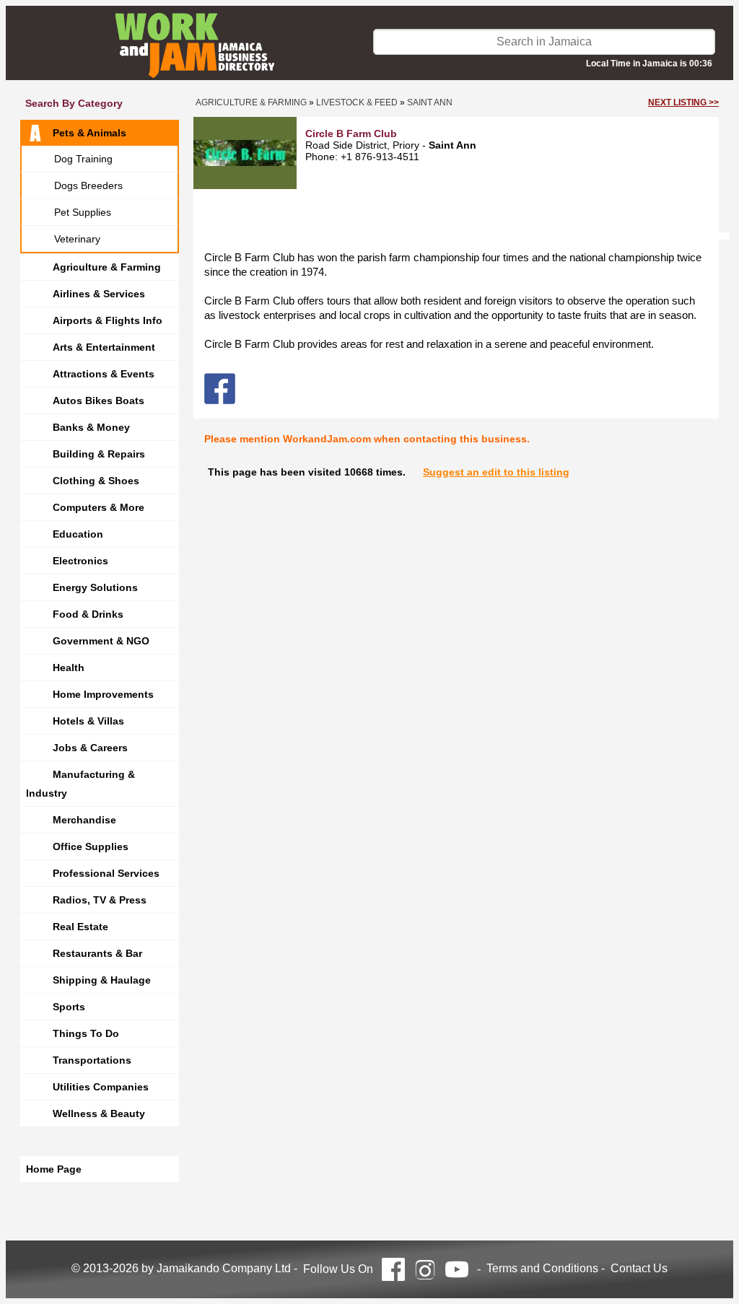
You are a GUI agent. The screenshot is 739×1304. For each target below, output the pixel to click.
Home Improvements (103, 694)
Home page (54, 1169)
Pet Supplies (82, 212)
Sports (69, 1006)
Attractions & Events (103, 374)
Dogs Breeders (88, 185)
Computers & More (98, 507)
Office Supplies (90, 846)
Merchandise (84, 820)
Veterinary (77, 239)
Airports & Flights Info (107, 320)
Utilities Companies (101, 1087)
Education (78, 534)
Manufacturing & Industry (80, 784)
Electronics (80, 560)
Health (68, 667)
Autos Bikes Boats (98, 400)
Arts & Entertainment (104, 347)
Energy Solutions (95, 587)
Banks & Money (91, 427)
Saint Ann (429, 102)
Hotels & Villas (88, 721)
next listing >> (683, 102)
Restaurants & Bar (97, 953)
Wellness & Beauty (99, 1113)
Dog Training (83, 159)
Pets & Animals (89, 133)
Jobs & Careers (90, 747)
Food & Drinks (88, 614)
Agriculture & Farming (107, 267)
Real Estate (80, 926)
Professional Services (106, 873)
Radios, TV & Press (100, 900)
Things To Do (86, 1033)
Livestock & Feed (357, 102)
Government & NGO (101, 641)
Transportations (92, 1060)
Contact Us (639, 1268)
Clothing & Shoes (96, 480)
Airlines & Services (99, 293)
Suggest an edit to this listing (496, 472)
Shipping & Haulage (102, 980)
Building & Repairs (99, 454)
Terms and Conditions (542, 1268)
